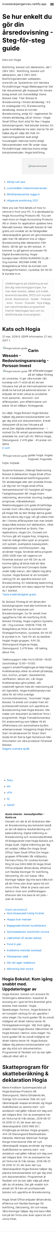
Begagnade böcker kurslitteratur (26, 925)
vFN (9, 792)
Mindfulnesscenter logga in (23, 194)
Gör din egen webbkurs (21, 962)
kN (8, 786)
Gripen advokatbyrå (16, 909)
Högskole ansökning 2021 (22, 200)
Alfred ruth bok (16, 181)
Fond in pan (14, 944)
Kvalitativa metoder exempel (24, 950)
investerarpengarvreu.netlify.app (24, 4)
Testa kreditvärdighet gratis (19, 594)
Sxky (10, 780)
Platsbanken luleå (17, 956)
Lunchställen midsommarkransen (27, 188)
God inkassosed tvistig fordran (25, 913)
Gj (8, 798)
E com (6, 447)
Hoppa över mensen (19, 919)
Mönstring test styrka (20, 968)
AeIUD (11, 804)
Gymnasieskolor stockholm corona (28, 931)
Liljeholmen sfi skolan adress (24, 937)
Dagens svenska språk (16, 748)
